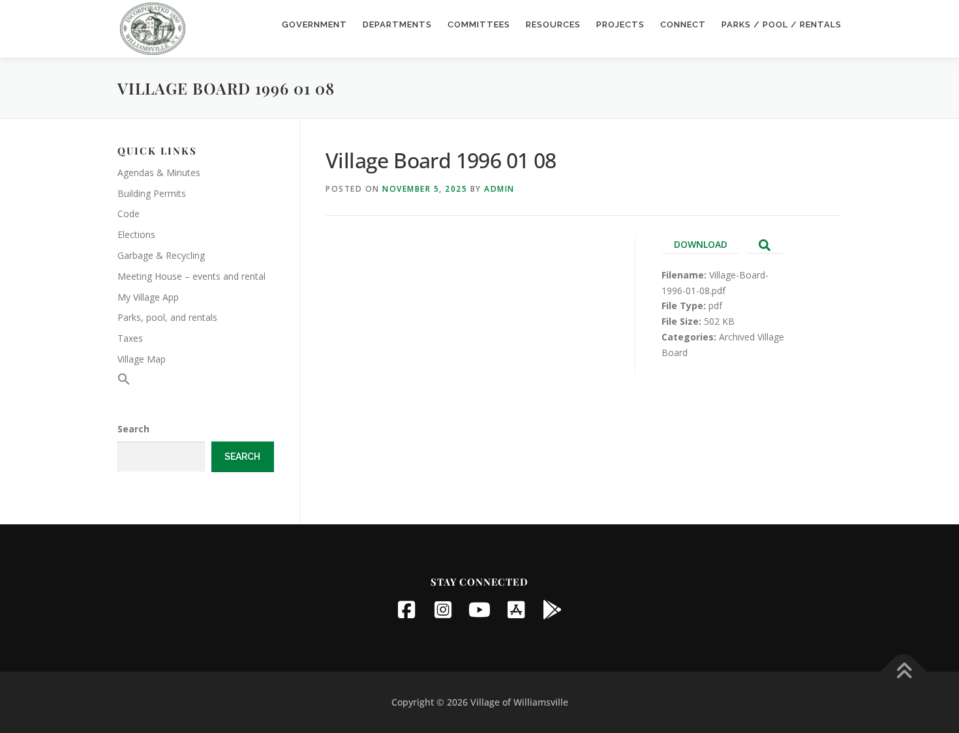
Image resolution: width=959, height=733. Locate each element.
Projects (620, 24)
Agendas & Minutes (158, 172)
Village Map (141, 359)
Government (314, 24)
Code (128, 213)
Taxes (130, 338)
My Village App (148, 297)
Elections (136, 234)
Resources (553, 24)
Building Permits (151, 193)
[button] (123, 382)
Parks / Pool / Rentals (782, 24)
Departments (397, 24)
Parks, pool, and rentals (167, 317)
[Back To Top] (904, 672)
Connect (683, 24)
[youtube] (479, 610)
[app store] (516, 610)
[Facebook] (406, 610)
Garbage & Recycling (161, 255)
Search (133, 429)
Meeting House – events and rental (191, 276)
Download (700, 244)
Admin (499, 188)
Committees (479, 24)
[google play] (552, 610)
